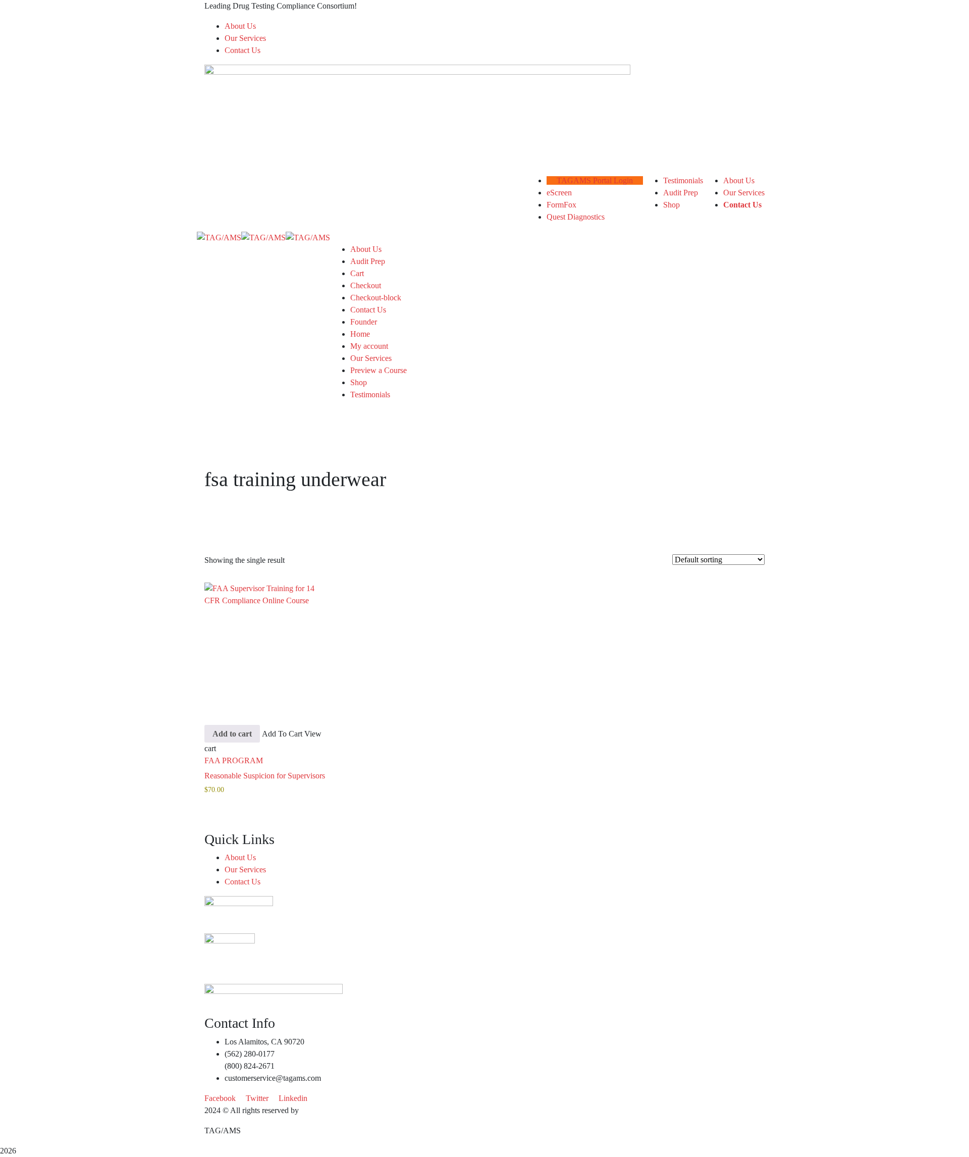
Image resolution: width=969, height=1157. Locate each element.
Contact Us (242, 50)
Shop (358, 382)
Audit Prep (367, 261)
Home (360, 334)
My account (369, 346)
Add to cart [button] (232, 733)
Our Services (245, 38)
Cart (357, 273)
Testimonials (370, 394)
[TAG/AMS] (219, 237)
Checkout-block (375, 297)
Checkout (365, 285)
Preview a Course (378, 370)
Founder (363, 322)
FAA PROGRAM (233, 760)
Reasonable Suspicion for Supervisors (264, 775)
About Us (240, 26)
